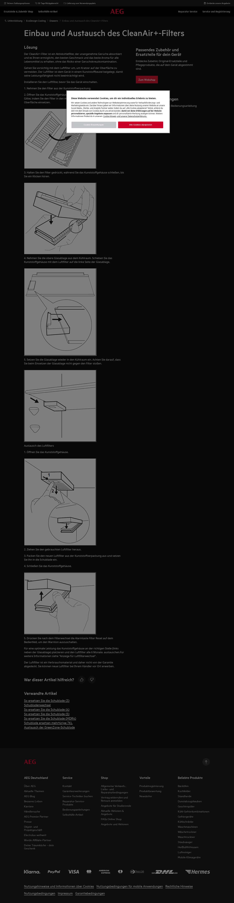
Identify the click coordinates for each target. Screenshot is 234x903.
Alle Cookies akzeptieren (140, 125)
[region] (118, 111)
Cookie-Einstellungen (94, 125)
